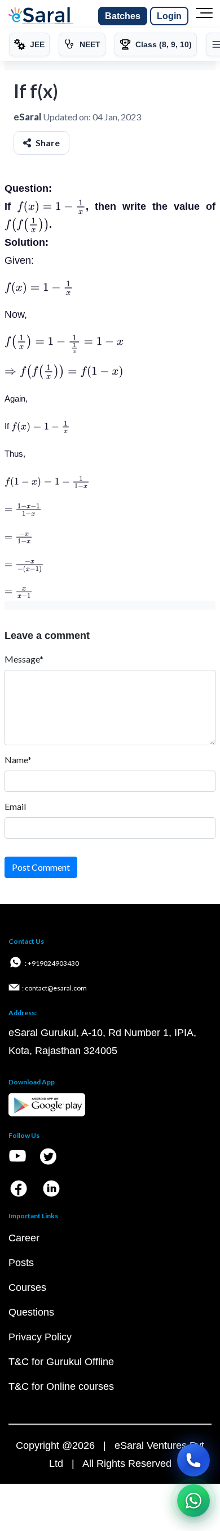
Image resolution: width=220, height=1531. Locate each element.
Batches (122, 16)
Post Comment (41, 867)
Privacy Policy (40, 1337)
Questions (31, 1312)
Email (15, 806)
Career (23, 1238)
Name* (18, 759)
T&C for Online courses (61, 1386)
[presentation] (51, 206)
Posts (21, 1262)
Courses (27, 1287)
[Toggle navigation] (204, 16)
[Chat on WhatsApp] (193, 1500)
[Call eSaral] (193, 1460)
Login (169, 16)
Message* (24, 659)
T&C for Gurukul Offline (61, 1361)
